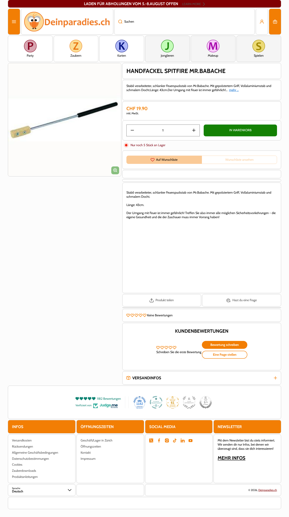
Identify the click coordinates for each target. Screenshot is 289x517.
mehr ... (234, 90)
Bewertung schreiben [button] (224, 345)
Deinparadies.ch (267, 490)
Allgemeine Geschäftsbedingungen (35, 452)
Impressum (88, 459)
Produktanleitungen (25, 477)
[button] (275, 21)
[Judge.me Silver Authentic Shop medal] (189, 402)
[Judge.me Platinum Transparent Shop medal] (156, 402)
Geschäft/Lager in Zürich (96, 440)
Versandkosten (22, 440)
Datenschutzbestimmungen (30, 459)
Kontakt (86, 452)
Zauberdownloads (24, 471)
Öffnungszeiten (91, 446)
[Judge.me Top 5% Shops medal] (205, 402)
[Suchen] (118, 22)
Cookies (17, 464)
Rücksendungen (22, 446)
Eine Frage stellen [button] (225, 354)
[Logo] (67, 22)
